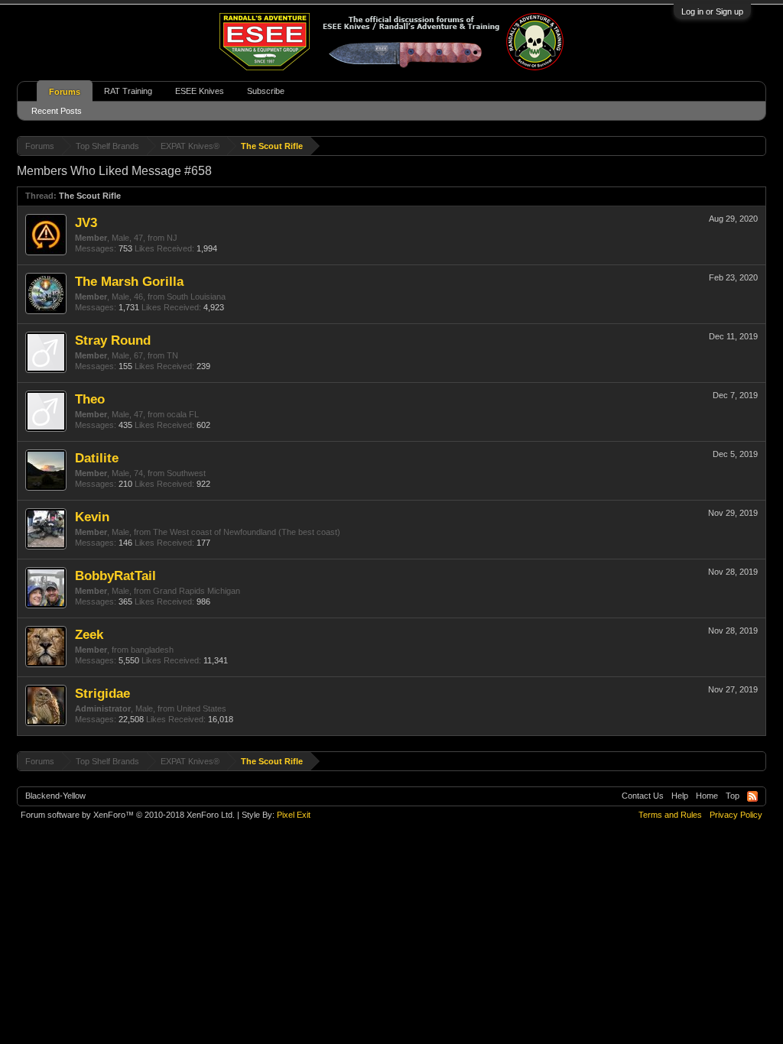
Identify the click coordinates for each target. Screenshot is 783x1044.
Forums (64, 91)
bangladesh (152, 649)
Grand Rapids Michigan (196, 590)
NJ (172, 237)
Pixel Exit (293, 814)
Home (707, 795)
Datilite (97, 457)
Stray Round (113, 340)
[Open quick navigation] (757, 146)
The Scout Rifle (90, 195)
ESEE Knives (199, 91)
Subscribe (265, 91)
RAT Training (128, 91)
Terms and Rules (670, 814)
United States (201, 708)
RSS (752, 796)
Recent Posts (56, 110)
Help (679, 795)
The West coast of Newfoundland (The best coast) (246, 532)
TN (172, 355)
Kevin (92, 516)
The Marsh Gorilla (129, 281)
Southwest (186, 473)
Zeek (89, 634)
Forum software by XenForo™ (128, 814)
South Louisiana (196, 296)
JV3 (86, 222)
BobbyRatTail (115, 575)
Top (732, 795)
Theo (90, 399)
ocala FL (183, 414)
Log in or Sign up (712, 11)
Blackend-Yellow (55, 795)
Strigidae (102, 693)
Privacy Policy (736, 814)
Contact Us (643, 795)
